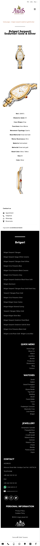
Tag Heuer (31, 392)
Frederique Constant (28, 406)
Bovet (33, 397)
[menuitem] (12, 252)
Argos (33, 452)
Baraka (32, 447)
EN (31, 2)
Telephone (9, 215)
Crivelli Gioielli (30, 435)
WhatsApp (9, 218)
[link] (3, 544)
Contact (32, 368)
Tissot (32, 402)
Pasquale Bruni (30, 430)
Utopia (32, 445)
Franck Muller (30, 399)
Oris (33, 404)
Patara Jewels (30, 450)
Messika (32, 432)
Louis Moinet (30, 411)
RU (35, 2)
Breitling (32, 394)
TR (28, 2)
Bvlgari (32, 414)
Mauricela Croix (29, 409)
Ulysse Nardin (30, 389)
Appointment (9, 213)
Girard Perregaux (29, 384)
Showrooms (9, 221)
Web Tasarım (23, 537)
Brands (32, 358)
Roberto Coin (30, 442)
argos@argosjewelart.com (12, 491)
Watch (32, 353)
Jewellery (32, 356)
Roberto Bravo (30, 437)
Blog (33, 366)
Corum (32, 387)
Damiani (32, 440)
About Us (31, 351)
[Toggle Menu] (34, 9)
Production (31, 361)
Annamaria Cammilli (28, 428)
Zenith (32, 379)
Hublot (32, 382)
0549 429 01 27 (12, 487)
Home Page (31, 349)
